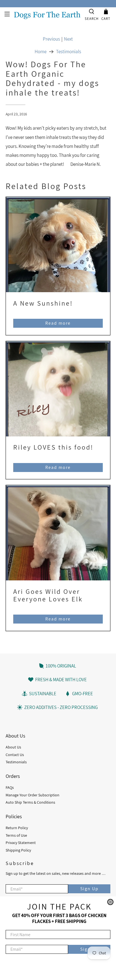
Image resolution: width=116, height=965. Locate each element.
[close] (110, 902)
